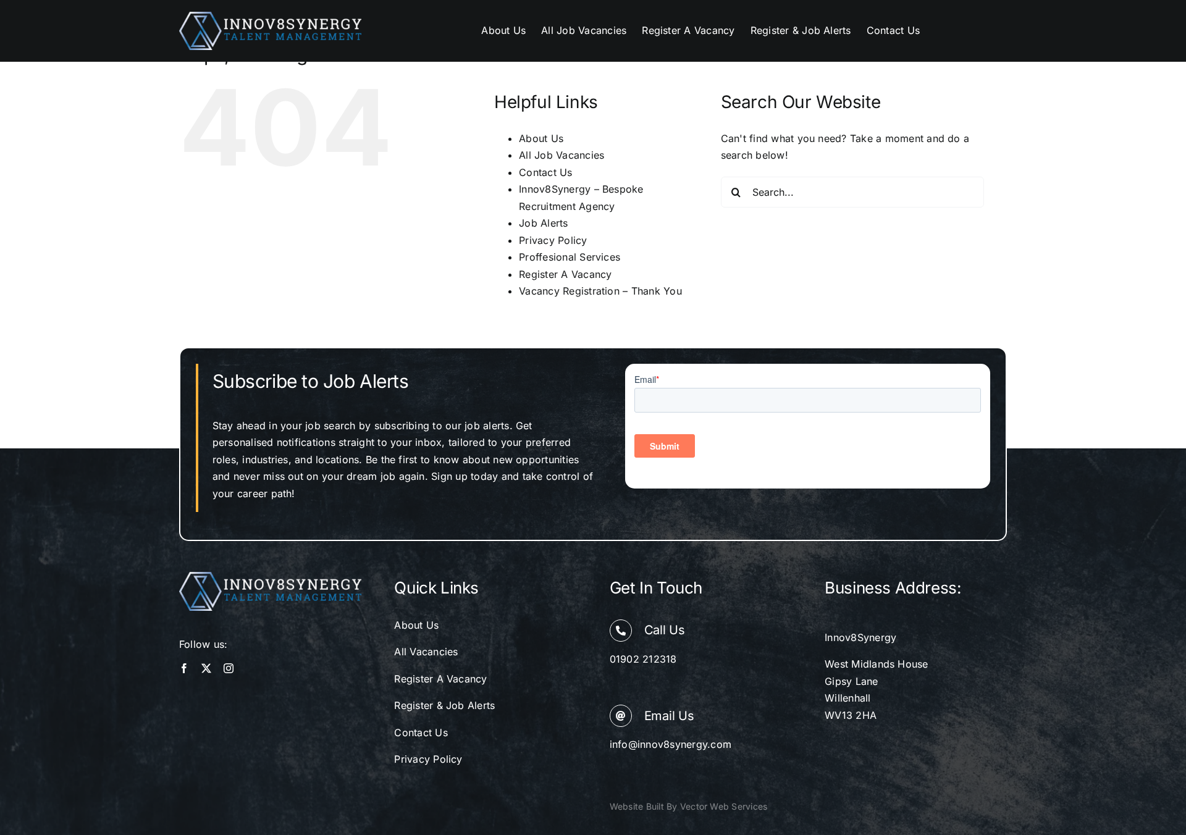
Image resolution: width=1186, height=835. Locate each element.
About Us (541, 138)
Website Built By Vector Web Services (689, 806)
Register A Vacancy (565, 274)
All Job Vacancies (561, 155)
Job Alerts (543, 223)
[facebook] (184, 668)
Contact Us (545, 172)
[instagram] (228, 668)
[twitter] (206, 668)
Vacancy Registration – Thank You (600, 291)
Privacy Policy (553, 240)
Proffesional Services (569, 257)
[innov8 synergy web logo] (270, 16)
